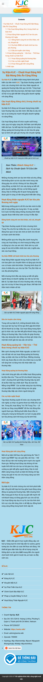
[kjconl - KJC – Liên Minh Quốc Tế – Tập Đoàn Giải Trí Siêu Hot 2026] (21, 4)
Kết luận (9, 67)
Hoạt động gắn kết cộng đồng (21, 64)
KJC (18, 82)
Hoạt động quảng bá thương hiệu (22, 59)
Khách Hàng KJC (25, 165)
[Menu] (3, 3)
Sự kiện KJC (6, 80)
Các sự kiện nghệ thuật (18, 61)
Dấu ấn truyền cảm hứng (19, 51)
